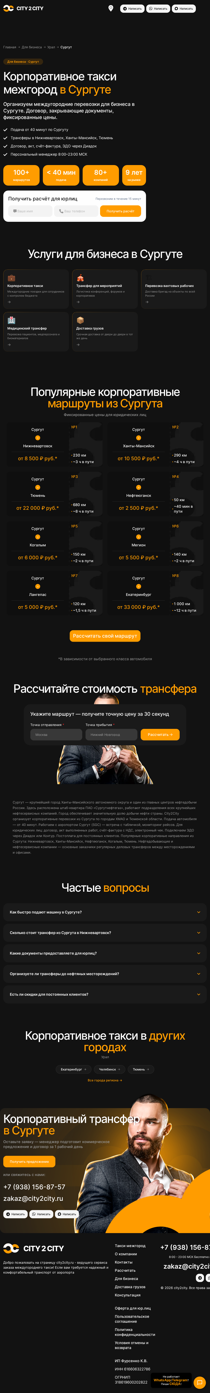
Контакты (123, 1262)
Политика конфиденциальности (135, 1332)
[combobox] (54, 734)
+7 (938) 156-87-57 (34, 1187)
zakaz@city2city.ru (33, 1198)
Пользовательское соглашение (132, 1319)
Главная (9, 47)
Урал (51, 47)
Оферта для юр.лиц (133, 1308)
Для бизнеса (32, 47)
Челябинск (109, 1069)
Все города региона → (105, 1080)
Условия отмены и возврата (131, 1345)
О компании (126, 1254)
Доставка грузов (130, 1287)
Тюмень (141, 1069)
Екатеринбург (73, 1069)
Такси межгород (130, 1246)
